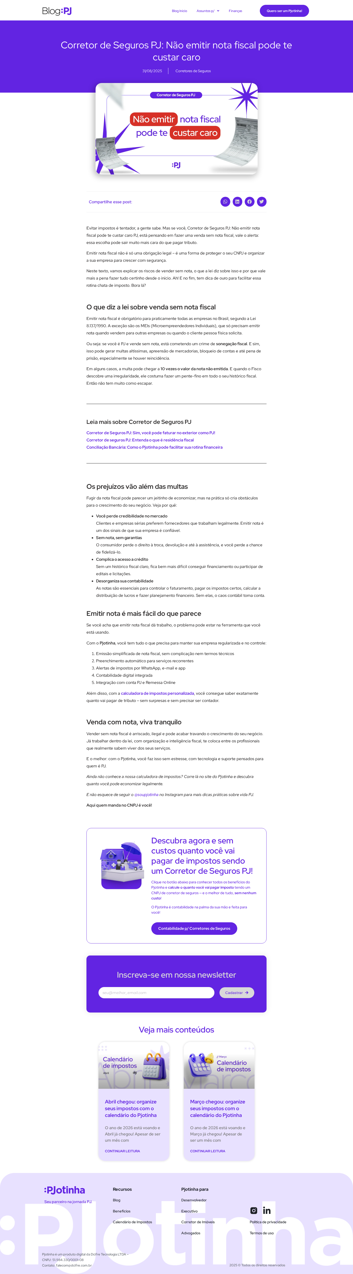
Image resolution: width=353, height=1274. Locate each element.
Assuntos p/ (206, 11)
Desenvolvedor (194, 1200)
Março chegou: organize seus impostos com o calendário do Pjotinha (217, 1108)
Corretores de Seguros (193, 71)
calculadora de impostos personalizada (157, 693)
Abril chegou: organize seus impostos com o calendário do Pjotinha (131, 1108)
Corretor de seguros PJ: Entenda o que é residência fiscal (140, 440)
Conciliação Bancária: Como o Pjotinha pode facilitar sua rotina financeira (154, 447)
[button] (225, 202)
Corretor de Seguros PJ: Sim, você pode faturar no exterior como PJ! (150, 432)
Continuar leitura (122, 1151)
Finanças (235, 11)
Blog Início (179, 11)
